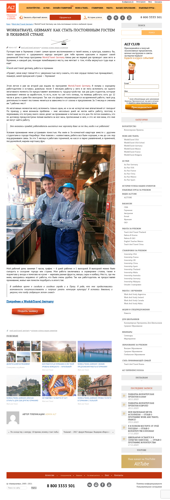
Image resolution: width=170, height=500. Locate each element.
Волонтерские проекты (134, 130)
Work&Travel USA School (134, 143)
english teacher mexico (133, 241)
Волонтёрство (33, 8)
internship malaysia (132, 281)
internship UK (130, 260)
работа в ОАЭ (129, 238)
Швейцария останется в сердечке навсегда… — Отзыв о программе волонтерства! (144, 440)
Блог (8, 24)
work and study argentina (135, 294)
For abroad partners (93, 475)
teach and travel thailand (135, 232)
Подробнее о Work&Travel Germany (30, 301)
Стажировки (97, 8)
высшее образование (133, 348)
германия (128, 210)
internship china (131, 263)
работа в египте (130, 235)
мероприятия (129, 339)
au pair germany (131, 164)
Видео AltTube (129, 194)
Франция (128, 219)
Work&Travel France (132, 152)
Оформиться (65, 17)
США (126, 207)
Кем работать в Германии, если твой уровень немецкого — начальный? (58, 365)
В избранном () (127, 2)
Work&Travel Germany (133, 146)
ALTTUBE (128, 197)
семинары (128, 336)
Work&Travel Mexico (132, 149)
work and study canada (134, 300)
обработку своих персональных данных (143, 103)
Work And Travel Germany (22, 24)
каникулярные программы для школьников (143, 323)
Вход (150, 2)
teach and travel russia (134, 364)
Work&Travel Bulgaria (133, 155)
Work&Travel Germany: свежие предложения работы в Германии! (92, 365)
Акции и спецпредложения (136, 309)
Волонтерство (129, 126)
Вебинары (127, 332)
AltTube (141, 464)
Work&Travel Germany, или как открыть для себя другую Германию (22, 399)
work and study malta (133, 303)
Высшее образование (125, 8)
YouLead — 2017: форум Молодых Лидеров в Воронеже (87, 432)
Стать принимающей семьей (136, 360)
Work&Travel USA (131, 140)
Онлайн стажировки (62, 8)
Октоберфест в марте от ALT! (54, 398)
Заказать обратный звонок (35, 17)
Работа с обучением (132, 291)
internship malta (131, 272)
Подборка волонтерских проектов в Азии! (141, 395)
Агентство (49, 475)
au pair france (130, 171)
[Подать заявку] (28, 312)
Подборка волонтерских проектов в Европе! (141, 404)
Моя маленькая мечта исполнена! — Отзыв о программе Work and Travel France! (143, 416)
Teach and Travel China (133, 244)
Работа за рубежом (131, 228)
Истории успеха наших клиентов (54, 47)
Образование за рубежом (134, 345)
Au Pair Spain (129, 180)
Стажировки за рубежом (16, 367)
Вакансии (127, 204)
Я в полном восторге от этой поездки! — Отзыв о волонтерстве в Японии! (143, 428)
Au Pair (46, 8)
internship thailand (132, 269)
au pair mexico (130, 177)
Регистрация (140, 2)
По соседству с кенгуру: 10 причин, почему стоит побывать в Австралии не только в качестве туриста (35, 432)
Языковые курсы (146, 8)
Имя (126, 91)
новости (127, 313)
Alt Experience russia (133, 370)
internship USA (130, 254)
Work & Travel (81, 8)
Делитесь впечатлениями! (18, 364)
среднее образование (133, 326)
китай (126, 216)
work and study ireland (134, 297)
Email (127, 83)
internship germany (132, 278)
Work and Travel (47, 370)
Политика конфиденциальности (149, 483)
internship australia (132, 275)
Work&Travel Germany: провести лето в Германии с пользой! (94, 399)
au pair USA (129, 168)
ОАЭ (126, 222)
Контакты (158, 2)
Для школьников (130, 319)
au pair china (129, 174)
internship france (131, 257)
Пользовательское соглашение (149, 487)
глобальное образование (134, 354)
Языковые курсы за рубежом (136, 190)
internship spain (131, 266)
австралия (128, 213)
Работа (109, 8)
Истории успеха (95, 17)
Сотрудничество (66, 475)
